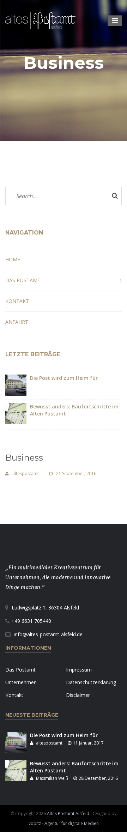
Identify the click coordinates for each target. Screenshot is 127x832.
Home (66, 78)
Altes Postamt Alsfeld (68, 813)
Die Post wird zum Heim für (64, 378)
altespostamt (25, 473)
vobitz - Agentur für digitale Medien (64, 823)
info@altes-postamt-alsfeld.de (48, 634)
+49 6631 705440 (31, 621)
